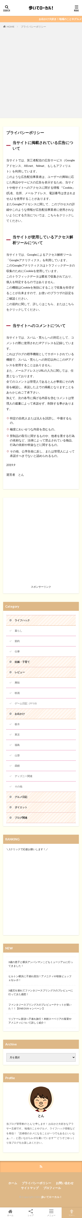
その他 (18, 786)
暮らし (18, 630)
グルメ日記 (21, 796)
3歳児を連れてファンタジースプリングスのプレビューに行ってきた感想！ (40, 992)
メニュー (51, 1215)
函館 (17, 765)
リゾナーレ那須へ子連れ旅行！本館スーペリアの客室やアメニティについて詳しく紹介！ (39, 1020)
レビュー (20, 672)
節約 (17, 641)
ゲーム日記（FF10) (26, 703)
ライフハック (22, 620)
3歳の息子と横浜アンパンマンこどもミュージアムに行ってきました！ (40, 963)
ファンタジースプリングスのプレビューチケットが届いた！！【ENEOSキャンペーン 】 (39, 1006)
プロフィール (52, 1188)
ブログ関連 (21, 817)
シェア (31, 1215)
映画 (17, 693)
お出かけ (20, 713)
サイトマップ (30, 1188)
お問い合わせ (65, 1183)
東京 (17, 734)
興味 (17, 682)
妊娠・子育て (22, 661)
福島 (17, 744)
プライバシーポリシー (33, 26)
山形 (17, 755)
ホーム (12, 1183)
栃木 (17, 724)
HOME (11, 26)
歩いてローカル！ (51, 1196)
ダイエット (21, 807)
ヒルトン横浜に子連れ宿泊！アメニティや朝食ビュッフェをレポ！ (39, 978)
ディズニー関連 (23, 776)
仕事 (17, 651)
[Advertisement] (41, 72)
